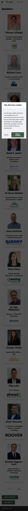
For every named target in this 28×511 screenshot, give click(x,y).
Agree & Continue (18, 134)
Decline (6, 134)
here (20, 122)
